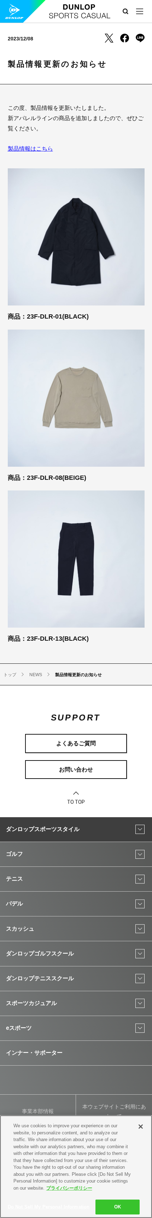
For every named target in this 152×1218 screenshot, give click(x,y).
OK (117, 1206)
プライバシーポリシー (69, 1188)
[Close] (140, 1126)
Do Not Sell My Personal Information (49, 1206)
